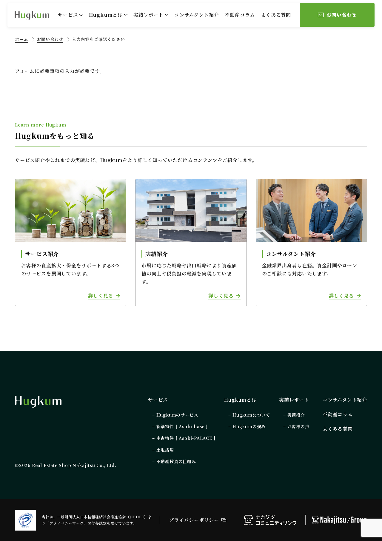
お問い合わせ (50, 39)
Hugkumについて (251, 415)
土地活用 (165, 450)
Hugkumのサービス (177, 415)
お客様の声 (298, 426)
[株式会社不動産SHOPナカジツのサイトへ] (339, 520)
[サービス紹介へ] (70, 242)
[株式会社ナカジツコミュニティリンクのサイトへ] (270, 521)
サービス (68, 14)
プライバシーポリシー (194, 520)
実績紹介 (296, 415)
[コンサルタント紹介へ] (311, 242)
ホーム (21, 39)
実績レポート (148, 14)
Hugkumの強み (249, 426)
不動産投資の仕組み (176, 461)
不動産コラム (240, 14)
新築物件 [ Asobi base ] (182, 426)
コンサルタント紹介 (196, 14)
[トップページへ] (38, 402)
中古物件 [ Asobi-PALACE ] (185, 438)
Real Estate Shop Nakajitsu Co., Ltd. (74, 465)
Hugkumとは (106, 14)
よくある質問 (276, 14)
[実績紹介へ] (190, 242)
